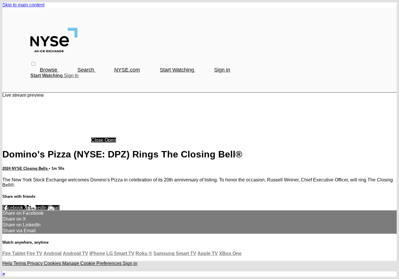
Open (110, 140)
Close (98, 140)
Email (54, 207)
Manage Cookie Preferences (92, 263)
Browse (49, 70)
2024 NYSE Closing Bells (25, 168)
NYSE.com (127, 70)
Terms (20, 263)
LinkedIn (38, 207)
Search (86, 70)
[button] (33, 64)
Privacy (35, 263)
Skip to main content (23, 4)
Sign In (71, 75)
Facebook (13, 207)
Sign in (222, 70)
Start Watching (177, 70)
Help (7, 263)
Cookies (53, 263)
